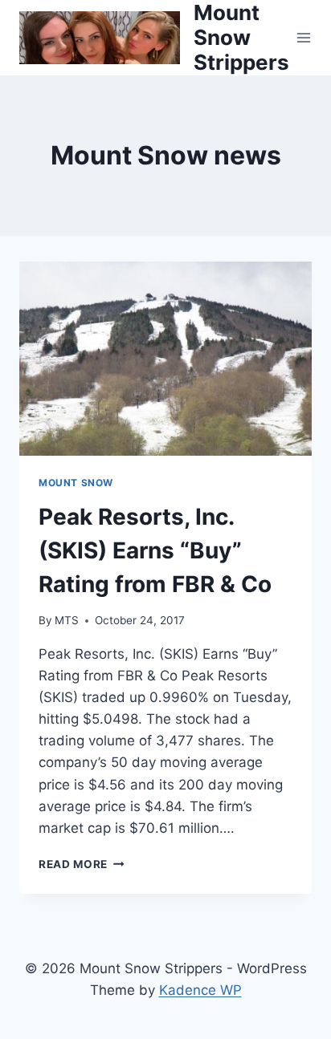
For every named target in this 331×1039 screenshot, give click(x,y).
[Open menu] (304, 37)
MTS (67, 620)
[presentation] (165, 359)
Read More (82, 864)
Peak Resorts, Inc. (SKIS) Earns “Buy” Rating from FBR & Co (155, 550)
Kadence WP (200, 990)
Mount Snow (76, 483)
